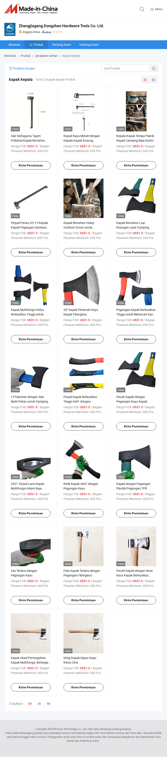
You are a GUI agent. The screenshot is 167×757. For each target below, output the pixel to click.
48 (48, 703)
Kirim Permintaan (31, 165)
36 (39, 703)
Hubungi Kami (89, 44)
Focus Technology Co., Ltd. (71, 729)
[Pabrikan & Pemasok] (31, 8)
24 (30, 703)
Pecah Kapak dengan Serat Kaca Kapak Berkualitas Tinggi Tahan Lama (134, 575)
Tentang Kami (61, 44)
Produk (38, 44)
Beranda (14, 44)
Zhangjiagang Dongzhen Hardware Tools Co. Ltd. (61, 26)
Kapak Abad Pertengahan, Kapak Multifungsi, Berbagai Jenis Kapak (30, 662)
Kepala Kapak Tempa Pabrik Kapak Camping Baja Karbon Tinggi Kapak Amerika (135, 140)
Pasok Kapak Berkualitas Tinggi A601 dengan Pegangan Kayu (80, 401)
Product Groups (23, 68)
